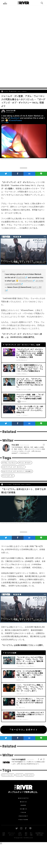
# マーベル (19, 775)
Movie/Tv (23, 798)
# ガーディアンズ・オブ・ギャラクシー (13, 467)
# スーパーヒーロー (8, 775)
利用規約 (4, 834)
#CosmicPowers (26, 281)
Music (23, 802)
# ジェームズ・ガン (8, 475)
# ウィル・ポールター (25, 462)
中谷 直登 (6, 91)
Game (23, 805)
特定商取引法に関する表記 (40, 834)
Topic (18, 91)
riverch (31, 837)
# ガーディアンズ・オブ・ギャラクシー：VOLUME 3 (17, 471)
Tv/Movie (24, 91)
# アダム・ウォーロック (9, 462)
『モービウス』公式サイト (23, 729)
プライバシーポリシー (11, 834)
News (22, 484)
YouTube (23, 819)
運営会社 (26, 834)
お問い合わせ (20, 834)
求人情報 (31, 834)
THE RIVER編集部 (8, 484)
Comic (23, 809)
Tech (23, 812)
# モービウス (29, 775)
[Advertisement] (23, 59)
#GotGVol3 (20, 277)
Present (23, 816)
